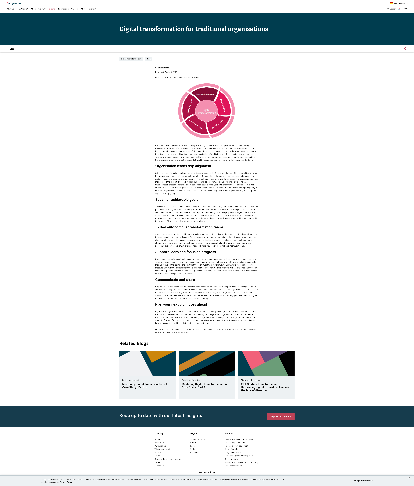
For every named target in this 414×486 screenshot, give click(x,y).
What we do (159, 442)
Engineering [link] (63, 9)
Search (393, 9)
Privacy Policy (66, 482)
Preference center (198, 439)
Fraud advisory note (233, 466)
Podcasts (194, 452)
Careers (158, 462)
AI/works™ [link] (23, 9)
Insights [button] (52, 9)
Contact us (159, 466)
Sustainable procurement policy (238, 456)
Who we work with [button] (38, 9)
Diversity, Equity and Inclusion (167, 459)
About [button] (83, 9)
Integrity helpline (231, 452)
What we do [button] (11, 9)
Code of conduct (232, 449)
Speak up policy (231, 459)
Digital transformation (131, 59)
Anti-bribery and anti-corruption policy (241, 462)
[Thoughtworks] (13, 2)
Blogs (192, 446)
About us (158, 439)
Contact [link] (92, 9)
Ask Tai (404, 9)
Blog (149, 59)
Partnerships (160, 446)
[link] (281, 416)
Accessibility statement (234, 442)
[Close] (409, 478)
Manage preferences (363, 481)
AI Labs (157, 452)
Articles (193, 442)
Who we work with (162, 449)
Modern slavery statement (236, 446)
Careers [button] (74, 9)
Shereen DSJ (164, 67)
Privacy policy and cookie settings (239, 439)
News (157, 456)
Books (192, 449)
